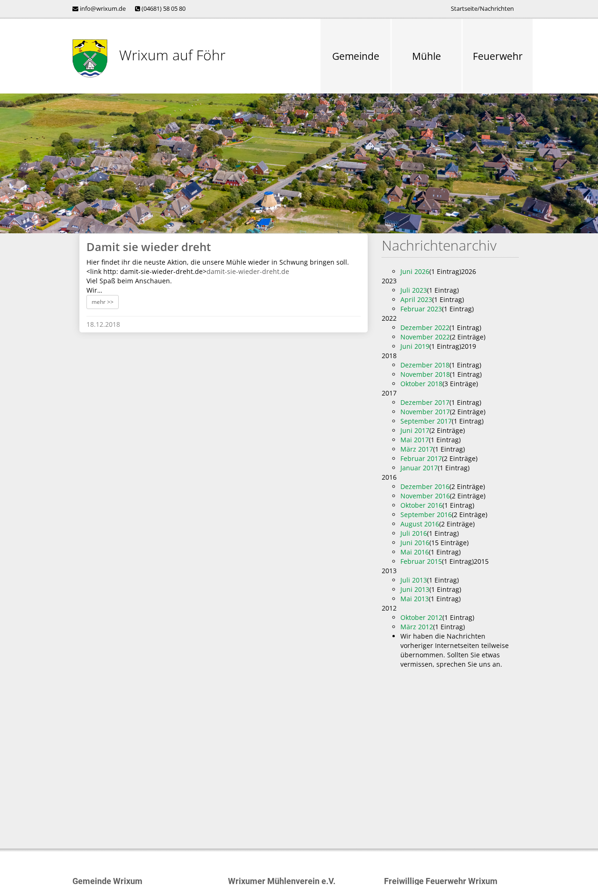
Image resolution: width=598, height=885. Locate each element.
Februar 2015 (421, 561)
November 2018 (425, 374)
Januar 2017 (419, 467)
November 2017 (425, 411)
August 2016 (419, 523)
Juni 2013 (414, 589)
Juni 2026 (414, 271)
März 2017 (416, 449)
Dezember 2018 (424, 364)
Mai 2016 (414, 551)
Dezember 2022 (424, 327)
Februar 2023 (421, 308)
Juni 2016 (414, 542)
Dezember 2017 (424, 402)
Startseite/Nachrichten (482, 9)
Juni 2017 (414, 430)
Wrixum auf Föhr (172, 55)
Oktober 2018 (421, 383)
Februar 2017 (421, 458)
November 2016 (425, 495)
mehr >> (103, 302)
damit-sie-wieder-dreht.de (247, 271)
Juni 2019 (414, 346)
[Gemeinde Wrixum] (89, 58)
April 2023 (416, 299)
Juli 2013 (413, 580)
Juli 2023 (413, 290)
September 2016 (426, 514)
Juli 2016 (413, 533)
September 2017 (426, 421)
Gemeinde (355, 56)
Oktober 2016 (421, 505)
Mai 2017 (414, 439)
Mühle (426, 56)
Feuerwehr (498, 56)
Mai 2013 (414, 598)
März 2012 (416, 626)
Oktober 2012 (421, 617)
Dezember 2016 (424, 486)
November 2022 (425, 336)
